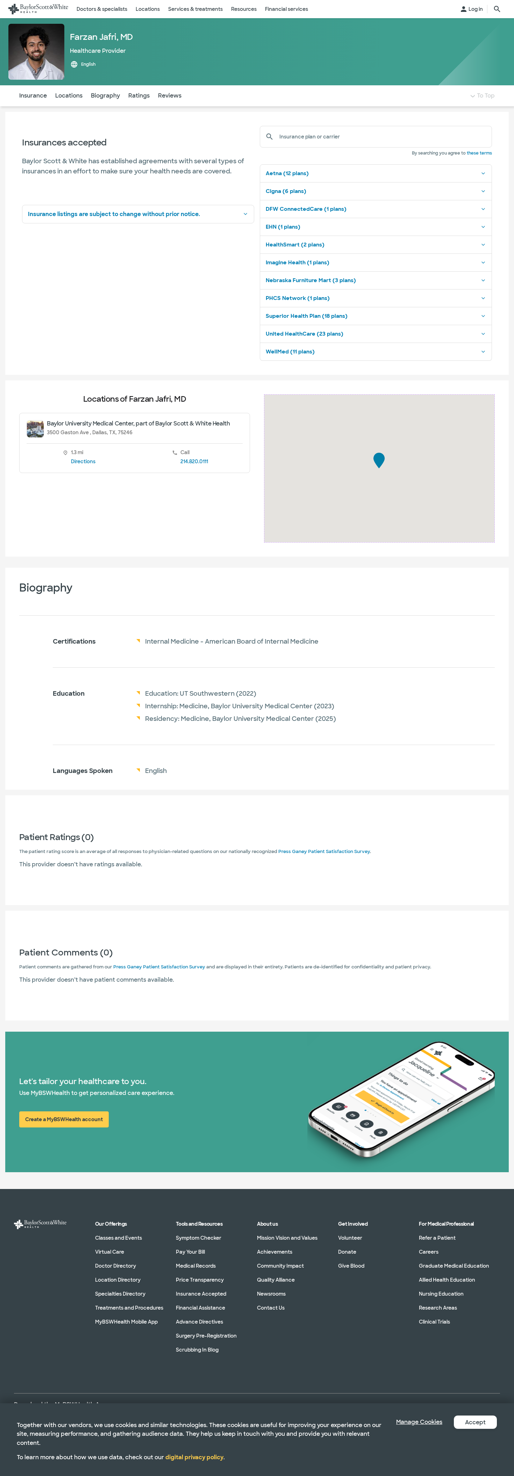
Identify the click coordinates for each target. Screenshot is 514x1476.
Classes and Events (118, 1238)
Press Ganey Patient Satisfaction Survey (324, 851)
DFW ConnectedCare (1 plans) (306, 209)
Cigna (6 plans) (286, 191)
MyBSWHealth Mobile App (126, 1322)
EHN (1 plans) (283, 227)
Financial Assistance (200, 1308)
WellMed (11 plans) (290, 352)
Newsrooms (271, 1294)
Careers (428, 1252)
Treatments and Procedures (129, 1308)
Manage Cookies (419, 1422)
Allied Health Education (447, 1280)
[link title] (38, 9)
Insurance (33, 95)
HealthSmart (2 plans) (295, 245)
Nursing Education (441, 1294)
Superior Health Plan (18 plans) (307, 316)
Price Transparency (200, 1280)
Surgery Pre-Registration (206, 1336)
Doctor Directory (115, 1266)
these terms (479, 153)
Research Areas (438, 1308)
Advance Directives (199, 1322)
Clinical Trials (434, 1322)
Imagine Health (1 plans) (297, 262)
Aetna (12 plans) (287, 173)
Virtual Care (109, 1252)
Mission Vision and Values (287, 1238)
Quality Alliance (276, 1280)
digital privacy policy (194, 1457)
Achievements (274, 1252)
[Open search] (497, 9)
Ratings (139, 95)
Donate (347, 1252)
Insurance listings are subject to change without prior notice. (114, 214)
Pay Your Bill (190, 1252)
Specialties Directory (120, 1294)
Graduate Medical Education (454, 1266)
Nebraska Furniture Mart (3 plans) (311, 280)
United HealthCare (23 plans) (304, 334)
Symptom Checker (198, 1238)
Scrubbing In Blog (197, 1350)
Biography (105, 95)
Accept (475, 1422)
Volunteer (350, 1238)
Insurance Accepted (201, 1294)
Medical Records (196, 1266)
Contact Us (271, 1308)
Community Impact (280, 1266)
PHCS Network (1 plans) (298, 298)
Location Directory (118, 1280)
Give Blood (351, 1266)
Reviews (169, 95)
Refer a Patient (437, 1238)
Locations (69, 95)
